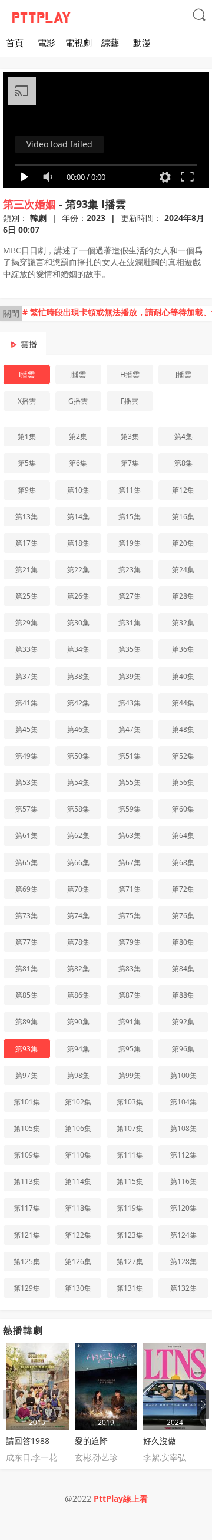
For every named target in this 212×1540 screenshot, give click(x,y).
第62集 (78, 835)
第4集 (183, 436)
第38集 (78, 676)
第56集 (183, 782)
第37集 (26, 676)
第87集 (129, 995)
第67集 (129, 863)
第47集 (129, 729)
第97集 (26, 1075)
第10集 (78, 490)
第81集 (26, 969)
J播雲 (78, 375)
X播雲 (27, 401)
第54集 (78, 782)
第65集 (26, 863)
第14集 (78, 517)
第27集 (129, 596)
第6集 (78, 463)
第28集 (183, 596)
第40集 (183, 676)
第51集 (129, 756)
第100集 (183, 1075)
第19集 (129, 543)
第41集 (26, 703)
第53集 (26, 782)
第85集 (26, 995)
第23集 (129, 570)
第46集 (78, 729)
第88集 (183, 995)
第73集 (26, 916)
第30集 (78, 623)
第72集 (183, 889)
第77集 (26, 942)
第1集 (27, 436)
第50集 (78, 756)
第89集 (26, 1022)
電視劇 (78, 42)
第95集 (129, 1049)
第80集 (183, 942)
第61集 (26, 835)
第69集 (26, 889)
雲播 (29, 343)
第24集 (183, 570)
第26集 (78, 596)
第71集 (129, 889)
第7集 (130, 463)
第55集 (129, 782)
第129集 (27, 1288)
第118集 (78, 1208)
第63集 (129, 835)
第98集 (78, 1075)
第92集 (183, 1022)
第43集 (129, 703)
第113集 (27, 1181)
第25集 (26, 596)
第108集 (183, 1128)
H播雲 (130, 375)
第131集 (130, 1288)
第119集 (130, 1208)
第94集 (78, 1049)
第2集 (78, 436)
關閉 (11, 313)
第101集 (27, 1102)
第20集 (183, 543)
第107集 (130, 1128)
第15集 (129, 517)
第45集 (26, 729)
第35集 (129, 649)
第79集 (129, 942)
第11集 (129, 490)
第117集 (27, 1208)
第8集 (183, 463)
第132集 (183, 1288)
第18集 (78, 543)
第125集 (27, 1262)
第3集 (130, 436)
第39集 (129, 676)
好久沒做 (159, 1440)
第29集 (26, 623)
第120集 (183, 1208)
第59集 (129, 809)
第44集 (183, 703)
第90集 (78, 1022)
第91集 (129, 1022)
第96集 (183, 1049)
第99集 (129, 1075)
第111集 (130, 1155)
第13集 (26, 517)
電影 (46, 42)
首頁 (15, 42)
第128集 (183, 1262)
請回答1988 (27, 1440)
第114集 (78, 1181)
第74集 (78, 916)
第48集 (183, 729)
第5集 (27, 463)
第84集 (183, 969)
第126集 (78, 1262)
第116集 (183, 1181)
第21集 (26, 570)
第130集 (78, 1288)
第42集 (78, 703)
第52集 (183, 756)
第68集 (183, 863)
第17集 (26, 543)
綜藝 (110, 42)
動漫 (142, 42)
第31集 (129, 623)
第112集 (183, 1155)
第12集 (183, 490)
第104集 (183, 1102)
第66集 (78, 863)
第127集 (130, 1262)
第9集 (27, 490)
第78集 (78, 942)
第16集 (183, 517)
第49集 (26, 756)
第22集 (78, 570)
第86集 (78, 995)
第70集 (78, 889)
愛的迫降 (91, 1440)
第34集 (78, 649)
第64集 (183, 835)
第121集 (27, 1235)
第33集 (26, 649)
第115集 (130, 1181)
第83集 (129, 969)
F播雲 (129, 401)
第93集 (26, 1049)
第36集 (183, 649)
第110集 (78, 1155)
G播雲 (78, 401)
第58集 (78, 809)
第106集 (78, 1128)
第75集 (129, 916)
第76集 (183, 916)
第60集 (183, 809)
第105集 (27, 1128)
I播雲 (27, 375)
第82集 (78, 969)
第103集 (130, 1102)
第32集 (183, 623)
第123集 (130, 1235)
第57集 (26, 809)
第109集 (27, 1155)
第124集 (183, 1235)
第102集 (78, 1102)
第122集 (78, 1235)
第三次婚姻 (29, 204)
